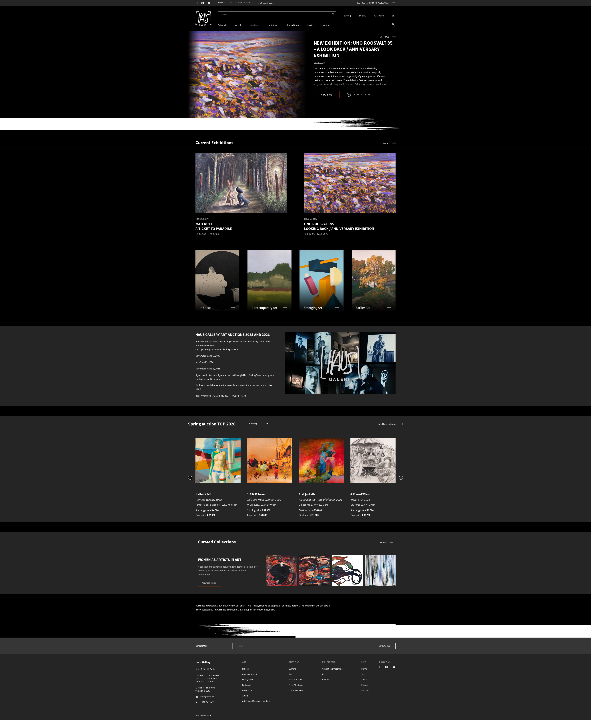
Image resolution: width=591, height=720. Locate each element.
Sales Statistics (295, 679)
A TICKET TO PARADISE (366, 81)
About (364, 679)
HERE (198, 389)
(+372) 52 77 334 (244, 3)
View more (326, 94)
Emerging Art (248, 679)
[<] (191, 478)
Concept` (326, 679)
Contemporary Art (250, 674)
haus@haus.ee (268, 3)
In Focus (245, 668)
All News (384, 36)
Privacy (364, 684)
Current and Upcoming (332, 668)
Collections (293, 24)
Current (292, 668)
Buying (347, 15)
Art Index (379, 15)
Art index (365, 690)
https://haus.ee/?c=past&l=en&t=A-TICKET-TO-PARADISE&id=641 (247, 74)
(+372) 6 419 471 (230, 3)
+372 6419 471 (207, 702)
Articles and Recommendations (256, 701)
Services (311, 24)
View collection (209, 582)
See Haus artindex (387, 423)
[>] (399, 478)
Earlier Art (246, 684)
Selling (362, 15)
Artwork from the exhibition (332, 81)
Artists (238, 24)
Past (291, 674)
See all (385, 143)
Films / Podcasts (296, 684)
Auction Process (296, 690)
